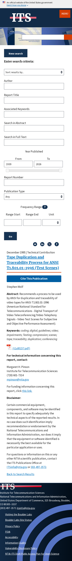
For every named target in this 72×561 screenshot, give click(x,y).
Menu (64, 13)
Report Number (13, 177)
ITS (21, 18)
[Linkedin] (42, 245)
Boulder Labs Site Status (18, 520)
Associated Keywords (16, 109)
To (48, 158)
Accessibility (11, 537)
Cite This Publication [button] (34, 278)
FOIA (7, 531)
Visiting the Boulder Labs (18, 514)
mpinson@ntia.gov (18, 379)
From (18, 158)
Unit (51, 214)
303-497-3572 (38, 467)
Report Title (11, 95)
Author (8, 80)
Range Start (13, 214)
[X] (49, 245)
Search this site (31, 31)
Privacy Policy (12, 526)
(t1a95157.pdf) (21, 348)
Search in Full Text (15, 137)
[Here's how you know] (36, 4)
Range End (32, 214)
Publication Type (14, 191)
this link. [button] (27, 391)
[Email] (35, 245)
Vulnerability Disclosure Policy (21, 548)
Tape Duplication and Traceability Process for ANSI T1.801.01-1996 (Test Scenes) (33, 262)
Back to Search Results (20, 474)
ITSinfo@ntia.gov (17, 467)
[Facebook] (57, 245)
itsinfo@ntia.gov (26, 508)
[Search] (68, 37)
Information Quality (15, 542)
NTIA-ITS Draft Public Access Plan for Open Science (32, 553)
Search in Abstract (15, 123)
